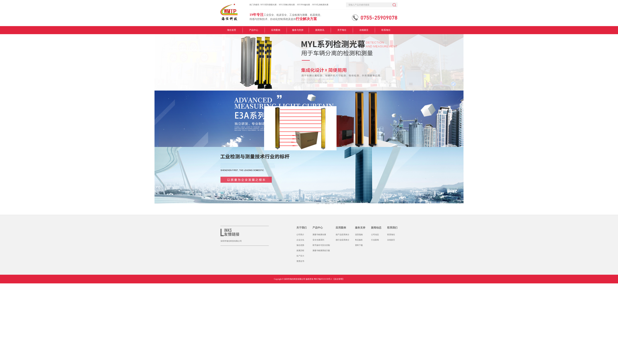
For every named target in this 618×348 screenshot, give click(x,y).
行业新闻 (375, 240)
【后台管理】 (338, 279)
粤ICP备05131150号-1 (323, 279)
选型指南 (359, 234)
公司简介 (300, 234)
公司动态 (375, 234)
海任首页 (231, 30)
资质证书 (300, 261)
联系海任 (385, 30)
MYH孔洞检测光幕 (320, 5)
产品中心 (253, 30)
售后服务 (359, 240)
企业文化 (300, 240)
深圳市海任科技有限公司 (231, 241)
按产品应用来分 (342, 234)
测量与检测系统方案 (321, 250)
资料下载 (359, 245)
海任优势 (300, 245)
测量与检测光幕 (319, 234)
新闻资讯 (319, 30)
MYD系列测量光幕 (268, 5)
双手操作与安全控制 (321, 245)
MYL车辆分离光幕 (287, 5)
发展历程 (300, 250)
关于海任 (341, 30)
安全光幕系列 (318, 240)
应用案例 (275, 30)
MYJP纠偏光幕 (303, 5)
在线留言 (363, 30)
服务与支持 (297, 30)
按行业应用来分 (342, 240)
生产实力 (300, 256)
